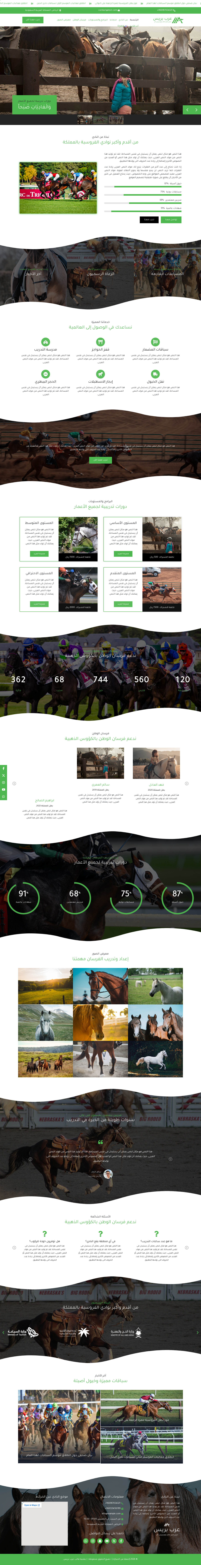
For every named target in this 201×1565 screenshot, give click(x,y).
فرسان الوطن (79, 20)
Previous (14, 784)
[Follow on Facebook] (152, 765)
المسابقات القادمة (167, 274)
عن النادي (123, 20)
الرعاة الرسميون (100, 274)
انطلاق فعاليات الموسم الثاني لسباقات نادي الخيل (171, 3)
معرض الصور (64, 20)
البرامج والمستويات (98, 20)
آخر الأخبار (133, 26)
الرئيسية (134, 20)
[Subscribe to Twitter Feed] (159, 765)
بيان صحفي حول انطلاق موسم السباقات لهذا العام (112, 3)
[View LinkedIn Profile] (165, 765)
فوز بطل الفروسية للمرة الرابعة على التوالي (56, 3)
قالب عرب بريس (71, 1559)
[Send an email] (145, 765)
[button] (196, 109)
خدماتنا (113, 20)
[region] (100, 75)
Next (187, 784)
